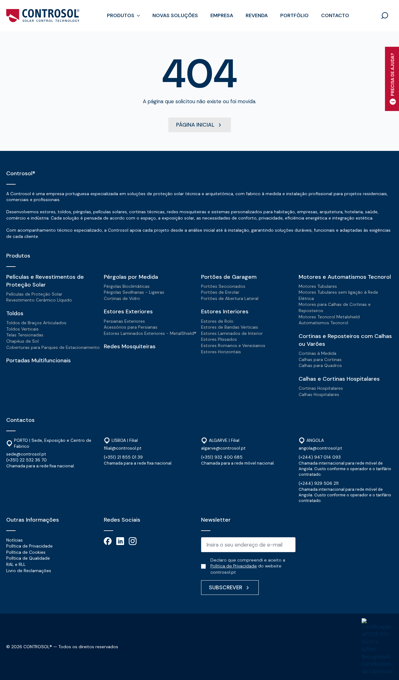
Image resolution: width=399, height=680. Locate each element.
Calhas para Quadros (320, 365)
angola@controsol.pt (320, 448)
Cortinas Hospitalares (321, 388)
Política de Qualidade (28, 558)
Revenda (257, 15)
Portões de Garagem (229, 277)
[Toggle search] (385, 15)
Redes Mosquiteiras (130, 346)
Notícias (14, 540)
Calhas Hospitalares (319, 394)
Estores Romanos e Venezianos (233, 345)
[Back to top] (386, 667)
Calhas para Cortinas (320, 359)
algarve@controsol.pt (223, 448)
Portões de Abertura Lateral (229, 298)
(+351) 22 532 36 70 (26, 460)
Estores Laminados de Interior (232, 333)
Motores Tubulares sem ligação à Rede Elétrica (338, 295)
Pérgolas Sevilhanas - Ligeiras (134, 292)
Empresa (221, 15)
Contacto (335, 15)
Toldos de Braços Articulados (36, 323)
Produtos (120, 15)
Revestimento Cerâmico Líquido (39, 300)
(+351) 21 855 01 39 (123, 457)
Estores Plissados (219, 339)
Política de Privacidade (29, 546)
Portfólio (294, 15)
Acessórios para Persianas (130, 327)
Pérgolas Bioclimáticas (127, 286)
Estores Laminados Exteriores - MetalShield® (150, 333)
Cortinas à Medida (317, 353)
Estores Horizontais (221, 351)
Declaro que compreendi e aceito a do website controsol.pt (247, 566)
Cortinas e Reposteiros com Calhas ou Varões (345, 340)
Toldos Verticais (22, 329)
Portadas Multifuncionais (38, 360)
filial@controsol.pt (123, 448)
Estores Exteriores (128, 311)
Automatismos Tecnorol (323, 323)
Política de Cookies (26, 552)
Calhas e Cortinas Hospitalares (339, 379)
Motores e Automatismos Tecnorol (345, 277)
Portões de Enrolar (220, 292)
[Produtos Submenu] (140, 15)
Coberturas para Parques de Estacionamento (53, 347)
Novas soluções (175, 15)
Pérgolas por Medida (131, 277)
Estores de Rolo (217, 321)
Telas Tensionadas (24, 335)
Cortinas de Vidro (122, 298)
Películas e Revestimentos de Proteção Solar (45, 280)
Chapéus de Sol (22, 341)
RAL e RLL (16, 564)
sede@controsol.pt (26, 454)
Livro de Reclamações (28, 570)
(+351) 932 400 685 (222, 457)
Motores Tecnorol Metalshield (329, 317)
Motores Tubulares (318, 286)
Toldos (14, 313)
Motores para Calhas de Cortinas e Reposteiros (335, 307)
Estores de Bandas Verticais (229, 327)
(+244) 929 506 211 (319, 483)
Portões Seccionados (223, 286)
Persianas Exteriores (124, 321)
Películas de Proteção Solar (34, 294)
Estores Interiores (224, 311)
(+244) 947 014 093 (320, 457)
